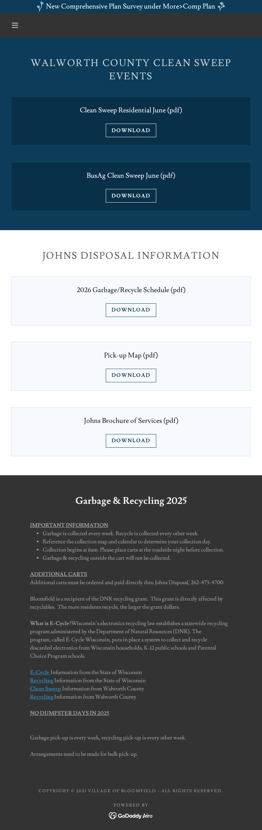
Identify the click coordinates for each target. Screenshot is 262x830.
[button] (15, 25)
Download (131, 130)
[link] (131, 814)
